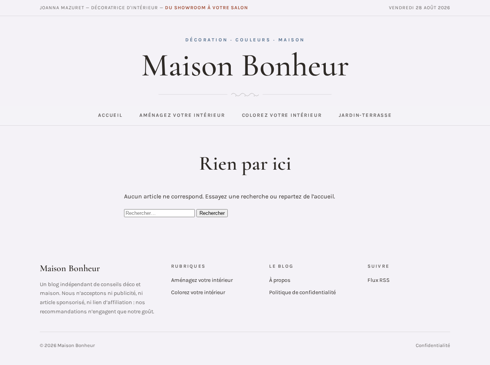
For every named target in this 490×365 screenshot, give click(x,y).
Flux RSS (379, 280)
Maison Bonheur (245, 65)
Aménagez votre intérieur (182, 115)
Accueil (110, 115)
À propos (280, 280)
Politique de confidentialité (302, 292)
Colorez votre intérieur (282, 115)
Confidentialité (433, 345)
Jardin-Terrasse (365, 115)
